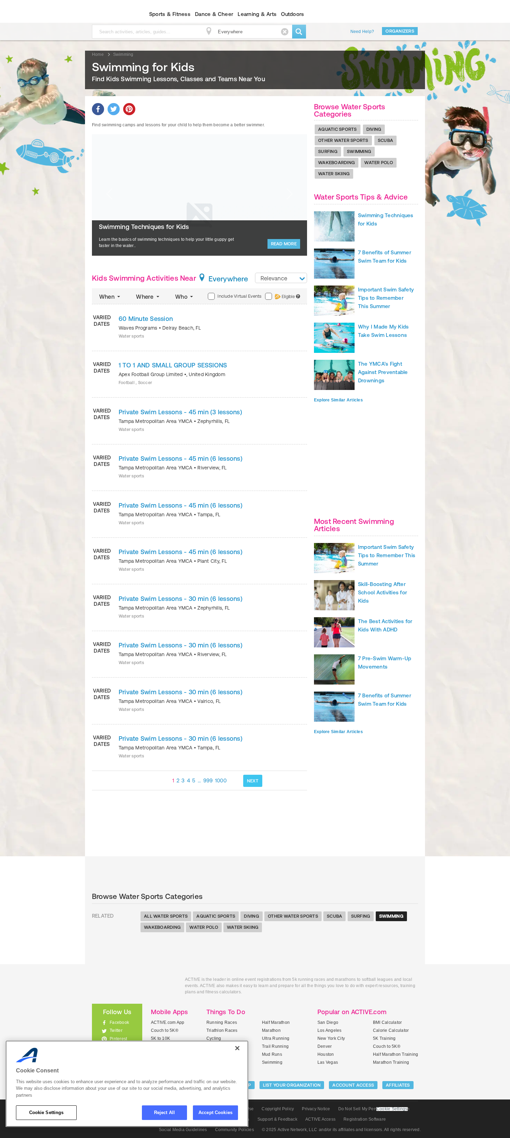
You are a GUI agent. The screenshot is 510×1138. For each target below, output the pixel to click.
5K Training (384, 1038)
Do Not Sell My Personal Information (373, 1108)
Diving (374, 129)
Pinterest (118, 1038)
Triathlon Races (222, 1030)
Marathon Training (391, 1062)
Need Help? (362, 31)
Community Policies (234, 1129)
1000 (221, 780)
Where (145, 297)
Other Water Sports (343, 140)
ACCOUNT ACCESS (353, 1085)
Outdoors (292, 14)
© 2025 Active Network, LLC (289, 1129)
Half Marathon (276, 1022)
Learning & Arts (257, 14)
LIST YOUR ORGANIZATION (292, 1085)
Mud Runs (272, 1054)
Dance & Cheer (214, 14)
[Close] (237, 1048)
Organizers (399, 31)
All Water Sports (166, 916)
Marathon (271, 1030)
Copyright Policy (278, 1108)
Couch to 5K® (164, 1030)
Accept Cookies (215, 1112)
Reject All (164, 1112)
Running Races (221, 1022)
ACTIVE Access (320, 1119)
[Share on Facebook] (98, 109)
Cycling (213, 1038)
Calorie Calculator (391, 1030)
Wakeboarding (336, 162)
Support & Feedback (277, 1119)
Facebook (119, 1022)
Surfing (328, 151)
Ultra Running (275, 1038)
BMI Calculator (387, 1022)
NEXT (252, 780)
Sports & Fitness (169, 14)
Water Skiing (334, 173)
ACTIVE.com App (167, 1022)
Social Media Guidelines (183, 1129)
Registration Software (364, 1119)
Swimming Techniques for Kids (144, 226)
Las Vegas (327, 1062)
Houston (325, 1054)
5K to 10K (160, 1038)
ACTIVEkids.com (111, 14)
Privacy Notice (316, 1108)
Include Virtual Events (239, 296)
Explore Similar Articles (338, 400)
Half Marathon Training (395, 1054)
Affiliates (398, 1085)
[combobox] (281, 278)
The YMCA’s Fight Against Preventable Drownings (383, 372)
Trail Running (275, 1046)
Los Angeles (329, 1030)
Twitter (116, 1030)
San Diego (327, 1022)
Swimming (359, 151)
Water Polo (378, 162)
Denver (324, 1046)
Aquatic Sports (337, 129)
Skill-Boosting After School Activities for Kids (382, 592)
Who (182, 297)
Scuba (385, 140)
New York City (331, 1038)
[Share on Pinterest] (129, 109)
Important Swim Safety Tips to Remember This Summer (386, 298)
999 (208, 780)
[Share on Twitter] (114, 109)
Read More (284, 243)
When (107, 297)
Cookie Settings (46, 1112)
